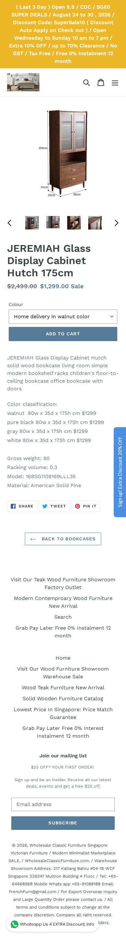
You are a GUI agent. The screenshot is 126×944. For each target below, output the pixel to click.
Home (63, 658)
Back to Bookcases (68, 538)
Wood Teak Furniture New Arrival (63, 687)
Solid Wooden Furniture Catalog (63, 698)
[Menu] (115, 82)
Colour (16, 304)
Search (63, 617)
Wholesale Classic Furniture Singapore (68, 845)
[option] (32, 222)
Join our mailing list (63, 756)
